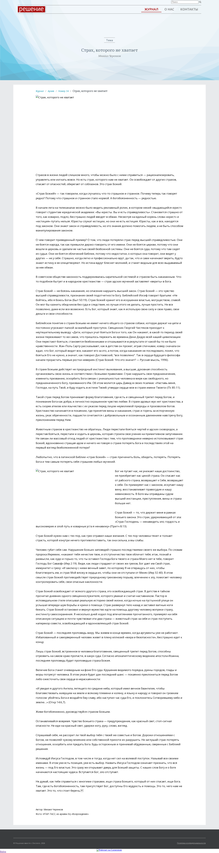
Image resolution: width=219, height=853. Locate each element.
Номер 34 (63, 91)
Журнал (151, 9)
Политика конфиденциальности (191, 843)
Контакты (189, 9)
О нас (169, 9)
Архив (51, 91)
